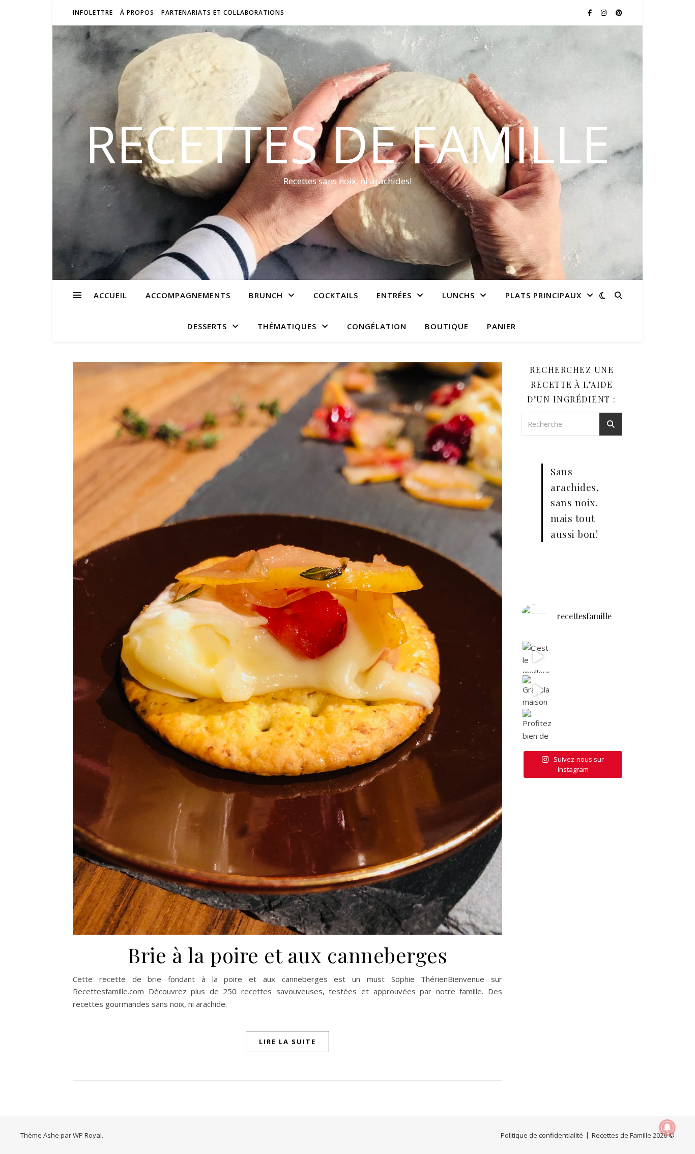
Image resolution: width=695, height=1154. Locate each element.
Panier (501, 326)
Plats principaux (543, 295)
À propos (137, 12)
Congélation (377, 326)
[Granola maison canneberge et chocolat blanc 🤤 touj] (538, 690)
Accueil (110, 295)
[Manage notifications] (667, 1127)
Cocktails (335, 295)
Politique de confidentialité (542, 1135)
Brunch (266, 295)
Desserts (207, 326)
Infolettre (93, 12)
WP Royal (87, 1135)
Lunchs (458, 295)
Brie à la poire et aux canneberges (287, 954)
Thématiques (286, 326)
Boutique (447, 326)
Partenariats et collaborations (222, 12)
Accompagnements (188, 295)
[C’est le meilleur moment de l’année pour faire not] (538, 657)
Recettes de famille (347, 143)
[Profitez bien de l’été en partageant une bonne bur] (538, 724)
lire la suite (287, 1041)
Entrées (394, 295)
